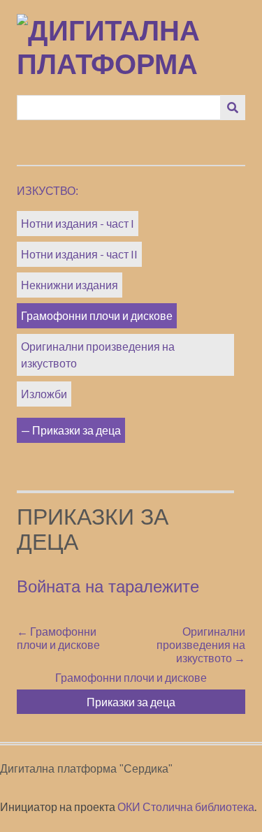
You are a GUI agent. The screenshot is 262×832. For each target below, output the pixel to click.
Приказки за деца (76, 430)
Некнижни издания (69, 284)
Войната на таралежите (108, 586)
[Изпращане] (232, 107)
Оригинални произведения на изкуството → (201, 644)
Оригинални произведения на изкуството (98, 355)
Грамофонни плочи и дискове (97, 315)
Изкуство (46, 191)
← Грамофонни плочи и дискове (58, 638)
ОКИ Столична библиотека (185, 806)
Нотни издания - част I (77, 223)
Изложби (44, 393)
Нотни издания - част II (79, 254)
